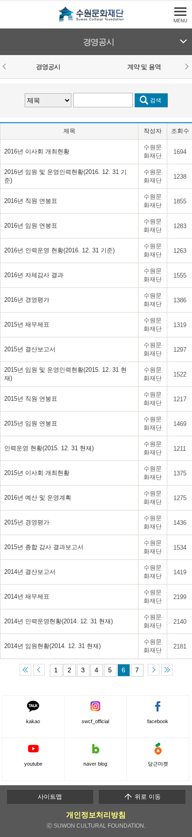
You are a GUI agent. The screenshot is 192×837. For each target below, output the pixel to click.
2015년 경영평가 (26, 522)
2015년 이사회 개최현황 (36, 472)
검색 (155, 100)
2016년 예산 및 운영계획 (37, 497)
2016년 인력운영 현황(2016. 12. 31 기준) (59, 250)
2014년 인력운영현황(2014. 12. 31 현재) (58, 621)
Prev (5, 66)
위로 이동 (147, 796)
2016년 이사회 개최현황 (36, 151)
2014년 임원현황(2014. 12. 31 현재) (52, 645)
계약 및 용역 (144, 66)
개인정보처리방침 (96, 815)
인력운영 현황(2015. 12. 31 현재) (49, 448)
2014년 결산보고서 (29, 571)
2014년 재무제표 (26, 596)
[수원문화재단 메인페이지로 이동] (96, 20)
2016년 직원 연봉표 (30, 200)
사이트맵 (50, 796)
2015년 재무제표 (26, 324)
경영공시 (98, 42)
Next (186, 66)
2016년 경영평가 (26, 299)
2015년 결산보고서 (29, 349)
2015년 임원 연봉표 (30, 423)
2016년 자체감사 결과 (33, 275)
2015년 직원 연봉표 (30, 398)
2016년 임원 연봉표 (30, 225)
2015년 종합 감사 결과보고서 (43, 547)
